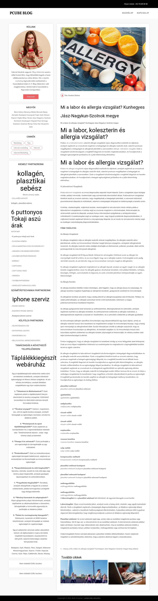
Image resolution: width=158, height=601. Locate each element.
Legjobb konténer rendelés (24, 256)
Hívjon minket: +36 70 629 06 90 (136, 4)
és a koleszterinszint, (75, 143)
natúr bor (15, 232)
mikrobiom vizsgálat (128, 149)
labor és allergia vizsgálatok (73, 169)
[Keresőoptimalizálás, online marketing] (21, 16)
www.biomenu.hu (19, 336)
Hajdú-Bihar (22, 118)
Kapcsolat (143, 13)
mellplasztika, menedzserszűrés (26, 340)
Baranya (27, 112)
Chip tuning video (19, 271)
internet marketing (21, 148)
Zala (31, 127)
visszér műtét (65, 415)
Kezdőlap (127, 13)
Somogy (44, 121)
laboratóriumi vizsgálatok (71, 192)
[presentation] (141, 572)
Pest (39, 121)
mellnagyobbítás (66, 486)
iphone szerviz (18, 306)
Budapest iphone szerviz (22, 311)
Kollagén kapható (20, 198)
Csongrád (31, 115)
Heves (30, 118)
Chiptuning (16, 266)
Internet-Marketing (21, 153)
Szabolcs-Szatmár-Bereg (23, 124)
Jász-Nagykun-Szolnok (41, 118)
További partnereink (20, 281)
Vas (39, 124)
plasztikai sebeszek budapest (71, 477)
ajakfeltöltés (65, 398)
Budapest (23, 115)
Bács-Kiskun (19, 112)
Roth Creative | (86, 598)
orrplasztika (64, 433)
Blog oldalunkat (38, 72)
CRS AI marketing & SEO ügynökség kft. (28, 246)
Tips (28, 143)
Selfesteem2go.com (20, 326)
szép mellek (65, 451)
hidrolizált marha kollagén (24, 285)
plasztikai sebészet (67, 389)
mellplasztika (65, 407)
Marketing (17, 143)
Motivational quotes (20, 331)
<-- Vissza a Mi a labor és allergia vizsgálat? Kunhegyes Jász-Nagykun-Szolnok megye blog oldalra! (99, 549)
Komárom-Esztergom (22, 121)
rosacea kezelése (67, 442)
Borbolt (15, 261)
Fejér (37, 115)
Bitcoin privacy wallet (31, 195)
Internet (37, 148)
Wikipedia (16, 276)
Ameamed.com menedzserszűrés (25, 251)
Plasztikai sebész (19, 241)
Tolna (35, 124)
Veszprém (45, 124)
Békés (34, 112)
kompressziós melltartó (69, 460)
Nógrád (34, 121)
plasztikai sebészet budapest (71, 469)
